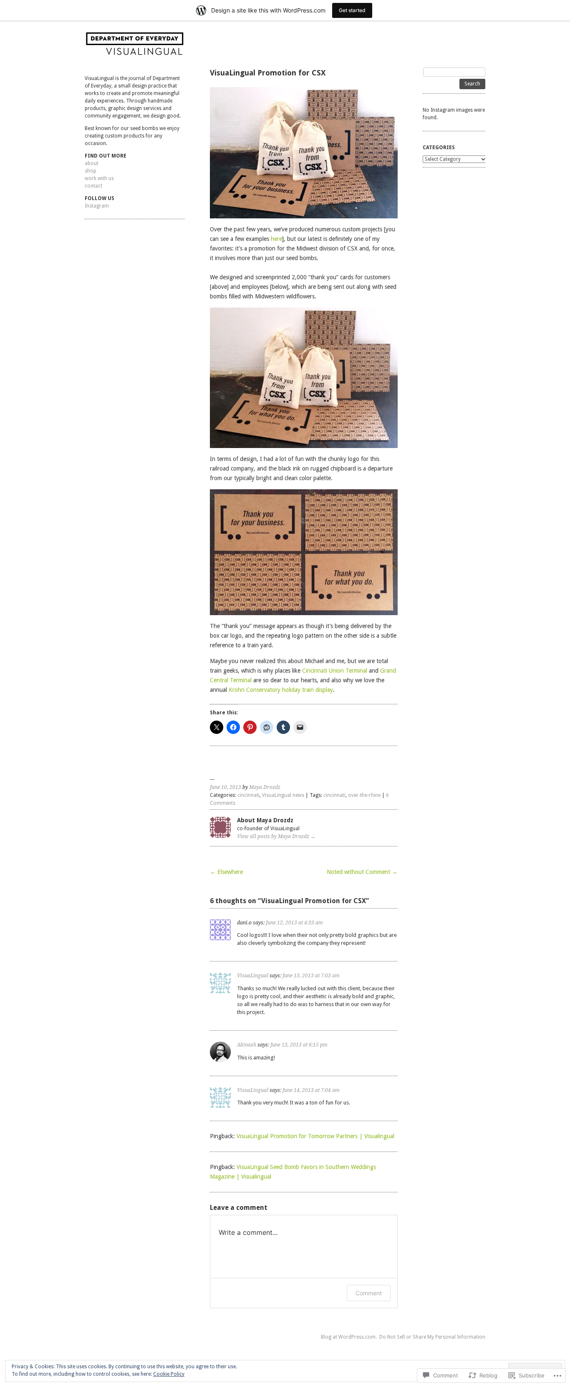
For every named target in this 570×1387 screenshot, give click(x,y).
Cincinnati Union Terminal (334, 670)
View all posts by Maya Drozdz (276, 836)
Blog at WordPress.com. (349, 1337)
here (276, 238)
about (91, 163)
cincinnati (248, 795)
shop (90, 171)
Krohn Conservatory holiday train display (281, 689)
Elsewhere (226, 872)
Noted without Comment (362, 872)
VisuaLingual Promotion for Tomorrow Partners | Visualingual (315, 1136)
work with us (99, 178)
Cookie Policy (168, 1374)
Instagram (97, 206)
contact (93, 186)
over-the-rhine (364, 795)
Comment (369, 1293)
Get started (352, 10)
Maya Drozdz (264, 787)
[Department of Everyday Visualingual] (135, 46)
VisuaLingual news (283, 795)
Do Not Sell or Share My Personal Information (432, 1337)
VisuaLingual (252, 976)
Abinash (246, 1045)
